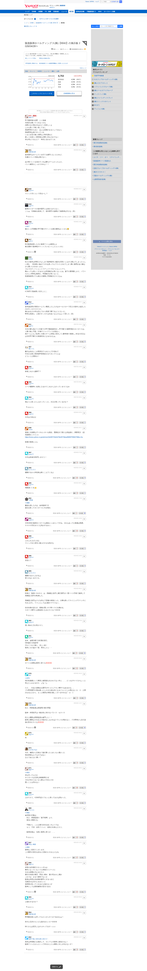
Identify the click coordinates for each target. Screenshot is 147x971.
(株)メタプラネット (101, 83)
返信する (31, 145)
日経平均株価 (99, 76)
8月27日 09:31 (78, 397)
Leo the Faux (33, 749)
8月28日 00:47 (78, 302)
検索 (120, 1)
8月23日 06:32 (78, 732)
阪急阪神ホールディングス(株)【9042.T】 (47, 23)
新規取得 (62, 5)
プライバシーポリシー (100, 249)
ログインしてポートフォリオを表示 (49, 19)
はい (76, 145)
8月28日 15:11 (78, 239)
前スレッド (83, 68)
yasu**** (31, 288)
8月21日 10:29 (78, 862)
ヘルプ (97, 1)
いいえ (82, 145)
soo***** (31, 303)
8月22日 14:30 (78, 748)
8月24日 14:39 (78, 518)
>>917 (27, 226)
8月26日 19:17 (78, 427)
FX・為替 (48, 11)
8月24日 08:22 (78, 588)
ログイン (52, 7)
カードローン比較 (109, 11)
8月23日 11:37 (78, 703)
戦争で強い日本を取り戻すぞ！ (38, 939)
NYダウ (97, 105)
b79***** (31, 520)
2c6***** (31, 368)
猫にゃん (31, 348)
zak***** (31, 206)
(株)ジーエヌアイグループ (103, 90)
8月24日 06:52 (78, 635)
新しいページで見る (30, 58)
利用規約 (104, 250)
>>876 (27, 678)
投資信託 (56, 11)
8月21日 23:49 (78, 808)
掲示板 (71, 11)
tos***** (31, 223)
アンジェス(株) (99, 109)
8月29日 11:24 (78, 115)
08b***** (31, 117)
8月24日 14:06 (78, 536)
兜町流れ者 (32, 152)
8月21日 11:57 (78, 842)
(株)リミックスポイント (102, 101)
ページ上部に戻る (107, 241)
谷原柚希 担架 (115, 1)
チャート (33, 71)
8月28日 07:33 (78, 286)
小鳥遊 (31, 500)
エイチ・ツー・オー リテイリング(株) (108, 157)
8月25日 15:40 (78, 467)
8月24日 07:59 (78, 620)
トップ (27, 11)
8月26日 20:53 (78, 412)
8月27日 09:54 (78, 382)
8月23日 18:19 (78, 673)
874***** (31, 190)
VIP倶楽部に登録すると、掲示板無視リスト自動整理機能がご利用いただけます (46, 63)
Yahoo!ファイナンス (102, 246)
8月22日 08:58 (78, 792)
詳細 (26, 71)
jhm (30, 675)
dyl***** (31, 637)
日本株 (34, 11)
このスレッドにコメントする (41, 93)
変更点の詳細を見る (44, 58)
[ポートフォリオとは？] (35, 19)
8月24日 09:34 (78, 571)
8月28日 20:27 (78, 188)
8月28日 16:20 (78, 204)
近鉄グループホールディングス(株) (106, 168)
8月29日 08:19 (78, 150)
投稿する (55, 967)
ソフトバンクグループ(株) (103, 87)
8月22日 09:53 (78, 768)
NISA (100, 11)
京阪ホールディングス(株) (103, 175)
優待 (53, 71)
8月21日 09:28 (78, 897)
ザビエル (31, 810)
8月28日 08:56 (78, 257)
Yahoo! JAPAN (89, 1)
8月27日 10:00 (78, 366)
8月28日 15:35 (78, 221)
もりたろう (32, 469)
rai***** (31, 241)
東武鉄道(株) (98, 146)
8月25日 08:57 (78, 483)
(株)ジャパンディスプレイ (103, 98)
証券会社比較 (80, 11)
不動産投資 (90, 11)
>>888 (27, 503)
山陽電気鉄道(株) (100, 179)
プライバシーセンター (114, 249)
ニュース (64, 11)
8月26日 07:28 (78, 452)
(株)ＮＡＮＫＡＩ (100, 172)
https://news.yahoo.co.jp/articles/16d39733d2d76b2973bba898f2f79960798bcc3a (54, 437)
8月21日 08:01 (78, 912)
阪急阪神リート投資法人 (102, 161)
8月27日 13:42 (78, 324)
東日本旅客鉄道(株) (100, 143)
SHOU (31, 259)
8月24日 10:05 (78, 555)
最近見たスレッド (29, 26)
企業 (57, 71)
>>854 (27, 772)
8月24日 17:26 (78, 498)
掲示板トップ (28, 15)
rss (85, 49)
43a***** (31, 734)
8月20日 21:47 (78, 937)
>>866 (27, 813)
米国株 (40, 11)
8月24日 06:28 (78, 658)
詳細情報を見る (69, 93)
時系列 (40, 71)
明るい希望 (32, 844)
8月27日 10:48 (78, 346)
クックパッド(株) (100, 94)
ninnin (30, 429)
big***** (31, 326)
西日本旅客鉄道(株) (100, 164)
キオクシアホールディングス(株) (106, 79)
